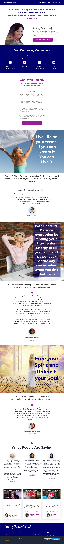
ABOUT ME (44, 2)
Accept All (56, 539)
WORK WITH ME (51, 2)
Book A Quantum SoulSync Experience (32, 123)
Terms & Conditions (36, 534)
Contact (19, 534)
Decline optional (48, 539)
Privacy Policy (6, 540)
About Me (5, 534)
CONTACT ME (57, 2)
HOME (40, 2)
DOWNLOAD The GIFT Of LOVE (41, 40)
